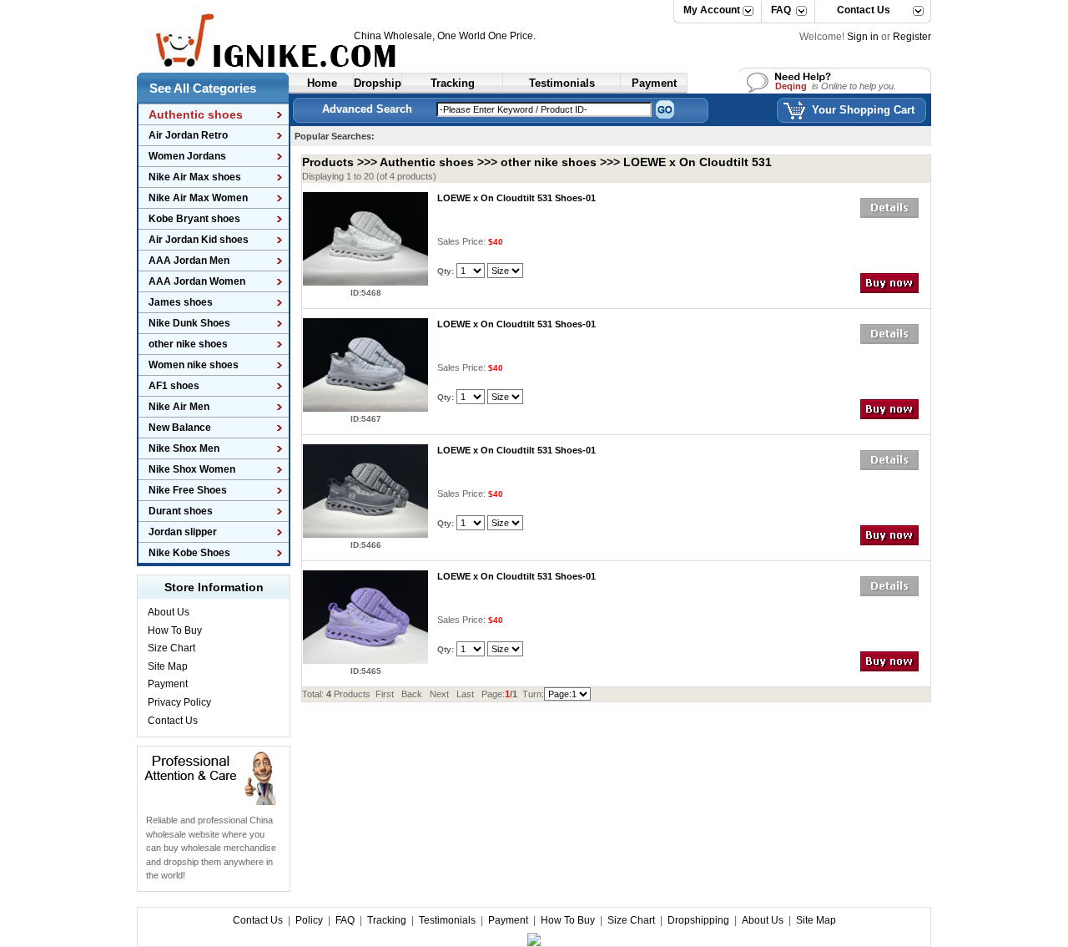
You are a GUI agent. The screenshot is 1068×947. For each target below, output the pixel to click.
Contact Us (857, 10)
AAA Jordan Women (197, 281)
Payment (168, 684)
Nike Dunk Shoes (189, 323)
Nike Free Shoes (188, 490)
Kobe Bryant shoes (194, 219)
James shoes (181, 302)
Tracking (386, 920)
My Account (711, 10)
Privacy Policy (179, 702)
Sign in (863, 37)
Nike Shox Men (184, 448)
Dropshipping (698, 920)
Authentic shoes (427, 162)
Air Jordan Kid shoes (199, 240)
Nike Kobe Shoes (189, 553)
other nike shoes (188, 344)
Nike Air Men (179, 407)
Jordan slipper (183, 532)
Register (912, 37)
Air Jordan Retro (188, 135)
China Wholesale (393, 36)
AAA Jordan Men (189, 260)
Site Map (168, 666)
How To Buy (175, 630)
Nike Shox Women (192, 469)
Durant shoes (181, 511)
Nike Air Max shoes (195, 177)
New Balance (180, 427)
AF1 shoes (174, 386)
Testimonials (447, 920)
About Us (168, 612)
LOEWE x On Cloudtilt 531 (697, 162)
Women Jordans (187, 156)
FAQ (781, 10)
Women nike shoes (194, 365)
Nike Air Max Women (198, 198)
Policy (309, 920)
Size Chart (171, 648)
